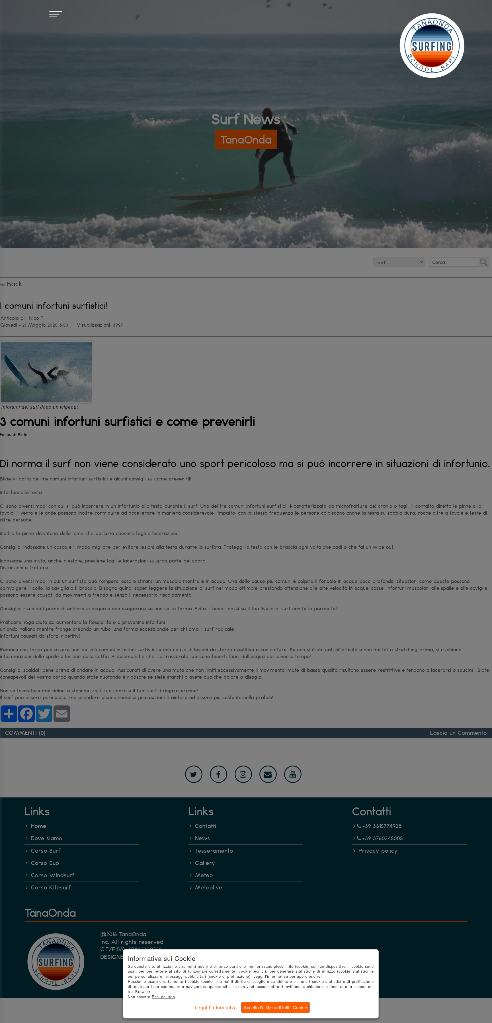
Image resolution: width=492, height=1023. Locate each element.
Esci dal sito (163, 996)
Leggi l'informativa (216, 1007)
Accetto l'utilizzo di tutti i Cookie (275, 1007)
